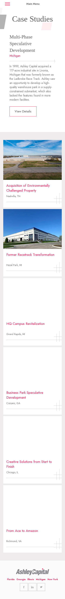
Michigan (41, 579)
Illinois (30, 579)
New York (52, 579)
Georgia (20, 579)
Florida (10, 579)
